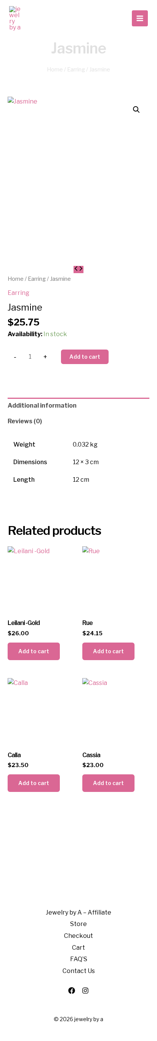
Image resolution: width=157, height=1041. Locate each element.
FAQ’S (78, 959)
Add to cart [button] (33, 651)
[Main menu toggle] (140, 18)
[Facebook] (71, 990)
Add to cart (84, 356)
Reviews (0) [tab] (25, 421)
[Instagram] (85, 990)
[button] (136, 110)
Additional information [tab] (42, 405)
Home (55, 69)
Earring (76, 69)
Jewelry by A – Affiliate (78, 912)
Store (78, 924)
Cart (78, 947)
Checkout (78, 935)
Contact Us (78, 971)
